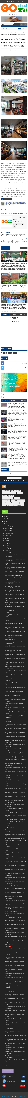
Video (21, 502)
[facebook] (5, 1)
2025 (5, 519)
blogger (5, 314)
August (7, 535)
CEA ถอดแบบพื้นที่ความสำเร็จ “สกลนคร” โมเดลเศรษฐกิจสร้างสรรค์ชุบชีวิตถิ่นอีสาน (17, 425)
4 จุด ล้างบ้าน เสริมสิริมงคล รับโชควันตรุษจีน (15, 900)
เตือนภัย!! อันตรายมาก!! (10, 639)
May (6, 543)
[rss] (16, 1)
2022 (5, 1065)
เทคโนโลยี (5, 495)
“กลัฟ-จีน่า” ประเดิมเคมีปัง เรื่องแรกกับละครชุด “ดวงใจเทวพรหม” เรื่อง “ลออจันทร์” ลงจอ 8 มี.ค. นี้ (17, 464)
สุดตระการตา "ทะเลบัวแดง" (11, 885)
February (7, 550)
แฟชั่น (7, 505)
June (6, 540)
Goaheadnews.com (13, 1094)
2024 (5, 521)
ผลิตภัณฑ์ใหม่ (12, 493)
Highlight (14, 400)
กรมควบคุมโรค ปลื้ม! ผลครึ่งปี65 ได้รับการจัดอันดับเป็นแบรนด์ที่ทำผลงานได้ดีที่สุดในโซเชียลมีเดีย (17, 449)
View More (24, 248)
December (7, 526)
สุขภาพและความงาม (8, 498)
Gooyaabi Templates (21, 1096)
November (7, 528)
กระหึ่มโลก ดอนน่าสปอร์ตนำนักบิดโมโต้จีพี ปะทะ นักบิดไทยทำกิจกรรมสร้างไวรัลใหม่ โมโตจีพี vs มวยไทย (17, 431)
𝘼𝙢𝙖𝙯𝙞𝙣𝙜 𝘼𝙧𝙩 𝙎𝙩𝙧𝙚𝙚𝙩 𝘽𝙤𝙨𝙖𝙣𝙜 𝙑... (13, 813)
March (6, 548)
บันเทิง (11, 28)
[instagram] (20, 1)
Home (2, 33)
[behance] (18, 1)
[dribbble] (14, 1)
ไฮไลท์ (4, 502)
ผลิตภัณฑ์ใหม (20, 505)
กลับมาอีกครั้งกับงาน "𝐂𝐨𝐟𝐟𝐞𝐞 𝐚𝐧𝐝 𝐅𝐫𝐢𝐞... (13, 575)
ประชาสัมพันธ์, (21, 50)
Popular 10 (5, 400)
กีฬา (20, 500)
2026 (5, 516)
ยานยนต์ (10, 502)
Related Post (5, 248)
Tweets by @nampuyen (6, 473)
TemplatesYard (5, 1096)
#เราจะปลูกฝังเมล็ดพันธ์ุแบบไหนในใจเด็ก (14, 757)
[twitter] (7, 1)
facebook (22, 314)
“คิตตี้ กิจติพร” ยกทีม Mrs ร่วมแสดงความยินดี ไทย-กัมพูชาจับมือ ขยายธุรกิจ (17, 443)
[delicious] (22, 1)
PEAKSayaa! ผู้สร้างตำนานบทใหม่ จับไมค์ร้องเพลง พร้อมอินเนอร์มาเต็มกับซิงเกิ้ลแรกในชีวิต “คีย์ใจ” (17, 437)
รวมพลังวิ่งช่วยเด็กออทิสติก (11, 911)
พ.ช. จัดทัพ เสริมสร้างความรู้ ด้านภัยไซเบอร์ (15, 819)
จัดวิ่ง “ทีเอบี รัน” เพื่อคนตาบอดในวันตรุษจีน (14, 838)
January (7, 552)
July (6, 538)
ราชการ (11, 495)
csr (24, 500)
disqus (14, 314)
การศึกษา (20, 493)
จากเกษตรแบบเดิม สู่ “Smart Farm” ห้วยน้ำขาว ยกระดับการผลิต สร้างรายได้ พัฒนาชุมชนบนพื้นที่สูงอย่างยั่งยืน (14, 287)
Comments (23, 400)
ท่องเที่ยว (18, 490)
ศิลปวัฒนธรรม (6, 500)
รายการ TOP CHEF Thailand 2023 (13, 917)
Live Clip (13, 505)
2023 (5, 523)
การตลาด (5, 493)
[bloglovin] (11, 1)
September (8, 533)
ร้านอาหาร (17, 498)
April (6, 545)
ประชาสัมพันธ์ (8, 33)
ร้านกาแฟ (16, 502)
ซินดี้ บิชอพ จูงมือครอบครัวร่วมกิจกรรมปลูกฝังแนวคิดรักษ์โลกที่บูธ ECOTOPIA (16, 419)
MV (3, 505)
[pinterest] (9, 1)
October (7, 530)
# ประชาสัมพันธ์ (8, 199)
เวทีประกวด (14, 500)
